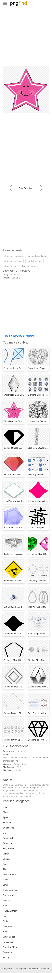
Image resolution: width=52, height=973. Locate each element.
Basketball (8, 837)
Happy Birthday (10, 910)
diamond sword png (37, 256)
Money (6, 957)
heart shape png (34, 261)
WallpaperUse (9, 874)
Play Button (8, 848)
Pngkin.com (8, 941)
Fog (4, 863)
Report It (7, 335)
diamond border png (31, 266)
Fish (5, 915)
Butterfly (7, 822)
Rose (5, 879)
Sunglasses (8, 827)
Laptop (6, 853)
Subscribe (7, 843)
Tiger (5, 869)
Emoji (5, 884)
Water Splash (9, 936)
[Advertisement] (26, 40)
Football (6, 900)
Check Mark (9, 895)
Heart (5, 806)
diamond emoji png (13, 261)
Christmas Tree (10, 889)
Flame (6, 812)
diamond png (10, 266)
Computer (7, 926)
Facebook (7, 952)
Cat (4, 832)
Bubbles (7, 858)
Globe (6, 921)
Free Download (26, 188)
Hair (5, 905)
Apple (5, 817)
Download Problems (23, 335)
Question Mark (10, 946)
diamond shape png (13, 256)
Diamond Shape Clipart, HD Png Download (23, 633)
